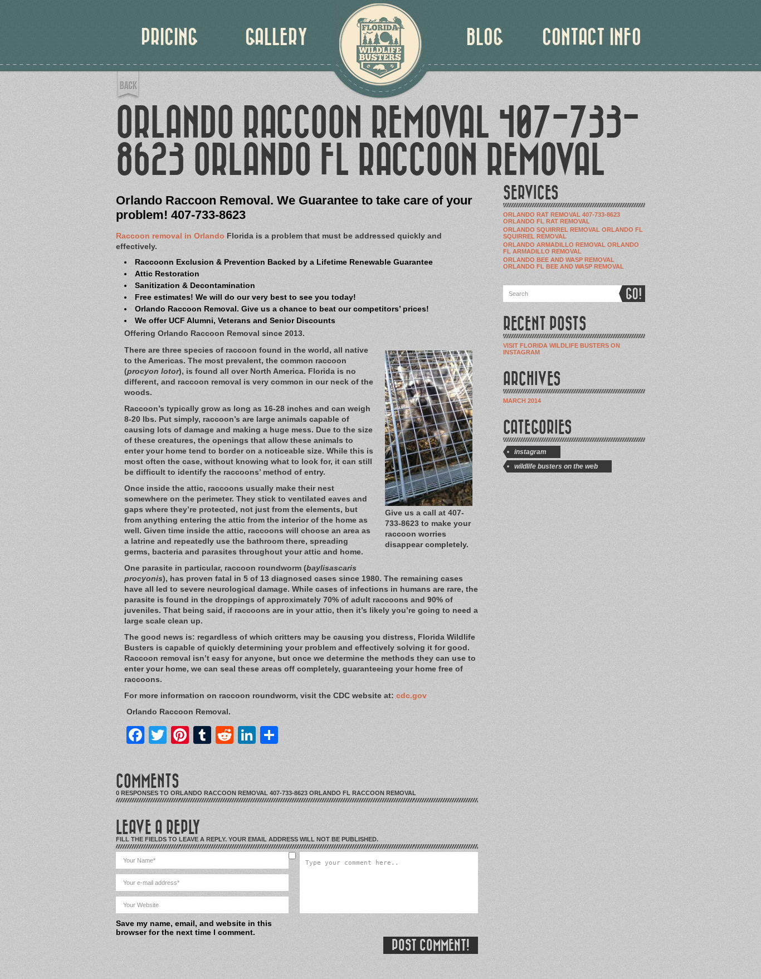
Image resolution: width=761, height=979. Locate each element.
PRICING (169, 37)
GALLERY (276, 37)
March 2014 (522, 400)
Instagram (530, 452)
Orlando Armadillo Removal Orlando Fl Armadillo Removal (571, 248)
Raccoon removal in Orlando (170, 235)
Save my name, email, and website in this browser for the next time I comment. (194, 928)
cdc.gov (411, 695)
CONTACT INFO (591, 37)
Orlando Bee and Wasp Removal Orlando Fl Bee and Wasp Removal (563, 263)
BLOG (485, 37)
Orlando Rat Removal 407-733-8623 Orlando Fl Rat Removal (561, 218)
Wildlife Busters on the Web (556, 466)
